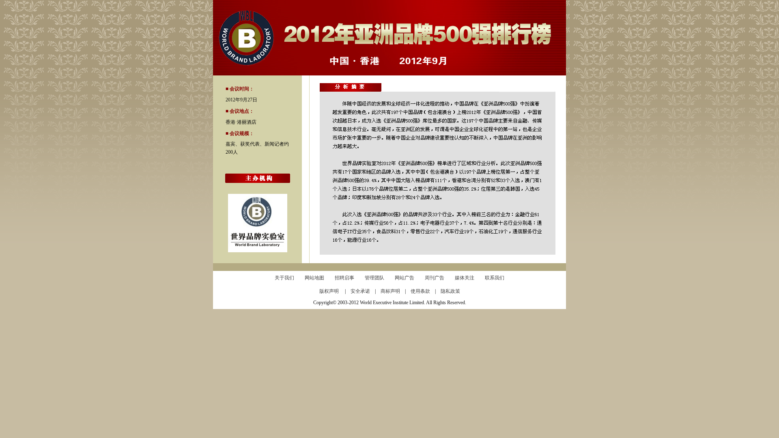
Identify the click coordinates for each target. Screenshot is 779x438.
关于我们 (284, 278)
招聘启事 (344, 278)
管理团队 (374, 278)
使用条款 (423, 291)
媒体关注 (464, 278)
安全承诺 (363, 291)
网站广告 (404, 278)
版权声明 (332, 291)
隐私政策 (450, 291)
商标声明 (393, 291)
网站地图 (314, 278)
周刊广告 (434, 278)
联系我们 (494, 278)
